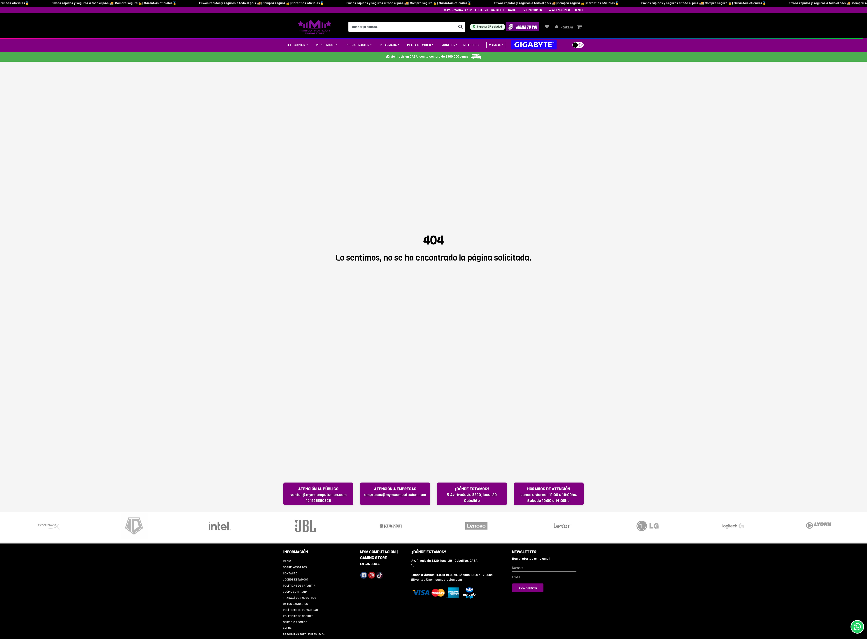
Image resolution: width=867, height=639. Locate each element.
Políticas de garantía (299, 586)
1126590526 (533, 10)
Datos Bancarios (295, 604)
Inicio (287, 561)
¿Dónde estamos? (295, 579)
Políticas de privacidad (300, 610)
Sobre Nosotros (295, 567)
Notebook (471, 45)
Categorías (295, 45)
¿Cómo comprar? (295, 592)
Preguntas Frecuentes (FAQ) (303, 634)
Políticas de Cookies (298, 616)
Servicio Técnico (295, 622)
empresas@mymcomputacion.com (395, 494)
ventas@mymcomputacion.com (318, 494)
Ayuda (287, 628)
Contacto (290, 573)
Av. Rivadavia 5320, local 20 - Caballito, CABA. (481, 10)
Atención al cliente (567, 10)
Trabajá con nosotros (299, 598)
